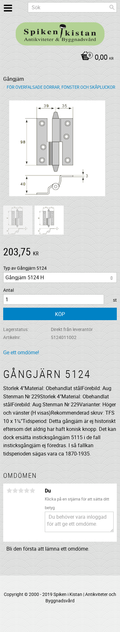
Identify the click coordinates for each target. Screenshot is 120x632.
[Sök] (112, 7)
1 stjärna (9, 490)
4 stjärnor (26, 490)
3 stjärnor (21, 490)
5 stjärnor (32, 490)
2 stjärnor (15, 490)
